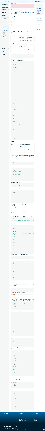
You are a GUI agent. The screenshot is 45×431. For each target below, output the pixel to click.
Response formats (5, 27)
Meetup (35, 419)
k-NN (2, 40)
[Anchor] (14, 141)
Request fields (14, 19)
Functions (4, 34)
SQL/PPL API (4, 26)
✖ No (40, 18)
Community (23, 1)
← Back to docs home (4, 6)
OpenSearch (8, 1)
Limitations (4, 39)
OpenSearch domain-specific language (29, 12)
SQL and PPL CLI (4, 28)
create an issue (40, 29)
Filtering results (13, 24)
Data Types (4, 33)
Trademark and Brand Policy (22, 420)
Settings (3, 36)
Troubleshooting (4, 37)
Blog (30, 1)
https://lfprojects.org (25, 429)
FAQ (19, 418)
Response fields (14, 20)
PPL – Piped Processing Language (5, 31)
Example (13, 23)
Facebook (35, 420)
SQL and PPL (3, 25)
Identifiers (4, 32)
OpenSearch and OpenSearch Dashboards (5, 4)
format (11, 38)
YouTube (35, 418)
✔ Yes (38, 18)
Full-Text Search (4, 35)
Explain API (12, 21)
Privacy (20, 421)
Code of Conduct (6, 414)
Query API (12, 17)
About (18, 1)
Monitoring (4, 38)
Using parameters (13, 25)
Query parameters (14, 18)
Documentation (28, 1)
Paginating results (13, 22)
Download (33, 1)
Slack (5, 418)
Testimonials (20, 419)
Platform (21, 1)
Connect (35, 414)
